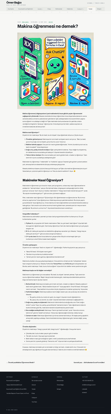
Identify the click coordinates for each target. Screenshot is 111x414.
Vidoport (34, 397)
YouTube (34, 402)
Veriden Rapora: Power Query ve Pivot (17, 393)
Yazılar (33, 389)
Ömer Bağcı (25, 22)
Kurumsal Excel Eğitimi (13, 380)
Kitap (33, 393)
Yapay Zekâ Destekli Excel (14, 385)
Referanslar (60, 380)
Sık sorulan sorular (37, 380)
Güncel (34, 385)
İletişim (59, 389)
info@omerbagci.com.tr (89, 385)
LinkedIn (84, 389)
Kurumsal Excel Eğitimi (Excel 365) (16, 389)
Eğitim (51, 22)
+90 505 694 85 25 (87, 380)
